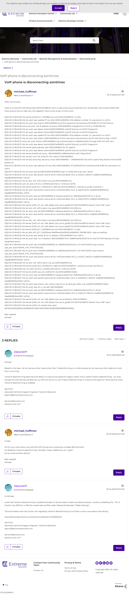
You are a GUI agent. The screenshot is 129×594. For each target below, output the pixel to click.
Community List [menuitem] (67, 13)
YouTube (107, 563)
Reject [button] (73, 8)
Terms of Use (70, 568)
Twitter (100, 563)
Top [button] (6, 585)
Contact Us (38, 570)
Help (116, 13)
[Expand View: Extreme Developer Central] (56, 13)
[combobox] (64, 40)
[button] (58, 8)
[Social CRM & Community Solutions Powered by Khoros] (120, 586)
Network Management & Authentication (58, 59)
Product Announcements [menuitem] (40, 21)
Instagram (110, 563)
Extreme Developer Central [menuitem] (41, 13)
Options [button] (7, 68)
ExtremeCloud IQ (87, 59)
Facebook (97, 563)
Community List (29, 59)
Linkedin (104, 563)
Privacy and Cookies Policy (76, 571)
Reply (119, 327)
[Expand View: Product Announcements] (54, 21)
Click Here (81, 3)
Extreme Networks (14, 13)
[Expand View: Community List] (76, 13)
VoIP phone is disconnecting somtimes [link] (21, 62)
